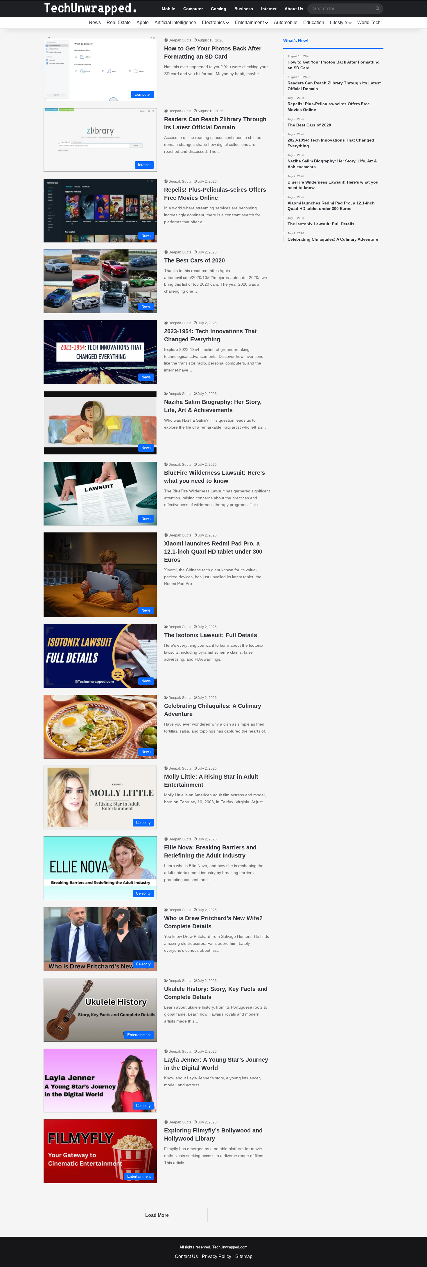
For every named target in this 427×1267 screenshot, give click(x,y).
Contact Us (186, 1256)
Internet (269, 8)
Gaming (218, 8)
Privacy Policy (216, 1256)
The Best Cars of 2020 (194, 260)
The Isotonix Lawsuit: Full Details (210, 635)
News (95, 22)
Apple (143, 22)
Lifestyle (338, 22)
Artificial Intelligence (175, 22)
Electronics (213, 22)
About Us (294, 8)
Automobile (285, 22)
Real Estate (119, 22)
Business (243, 8)
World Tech (369, 22)
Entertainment (249, 22)
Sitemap (243, 1256)
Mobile (168, 8)
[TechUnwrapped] (90, 9)
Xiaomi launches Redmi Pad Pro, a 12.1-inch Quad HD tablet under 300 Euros (213, 551)
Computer (193, 8)
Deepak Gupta (179, 40)
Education (313, 22)
